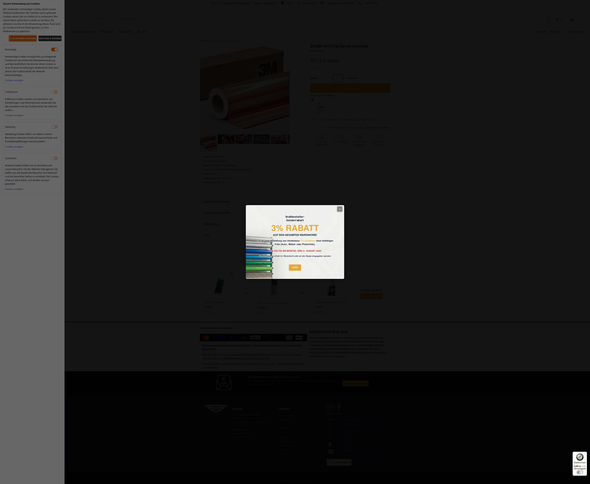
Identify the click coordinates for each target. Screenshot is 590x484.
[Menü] (585, 453)
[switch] (580, 472)
